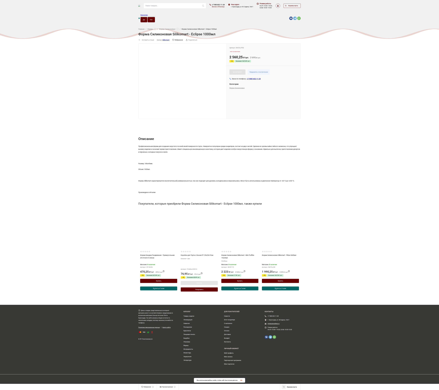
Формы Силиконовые (167, 29)
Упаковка (186, 342)
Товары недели (188, 316)
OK (241, 380)
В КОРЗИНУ (237, 72)
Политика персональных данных (149, 327)
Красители (187, 331)
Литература (187, 360)
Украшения (187, 356)
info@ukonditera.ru (274, 323)
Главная (141, 29)
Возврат (227, 338)
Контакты (227, 342)
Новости (227, 316)
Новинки (186, 323)
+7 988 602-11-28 (218, 5)
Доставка (227, 334)
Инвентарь (187, 353)
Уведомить (199, 289)
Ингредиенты (188, 349)
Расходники (187, 327)
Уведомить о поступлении (258, 72)
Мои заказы (228, 357)
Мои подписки (229, 364)
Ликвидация (187, 320)
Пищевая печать (189, 334)
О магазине (228, 323)
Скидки (226, 327)
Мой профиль (229, 353)
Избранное (179, 40)
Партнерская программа (232, 360)
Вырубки (186, 338)
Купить (158, 281)
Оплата (226, 331)
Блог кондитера (229, 320)
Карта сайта (166, 327)
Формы (150, 29)
